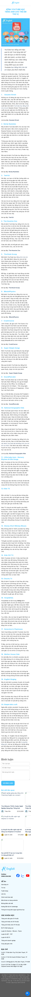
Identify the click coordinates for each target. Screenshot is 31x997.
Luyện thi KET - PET (7, 934)
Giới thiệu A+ (5, 884)
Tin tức (3, 887)
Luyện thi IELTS (5, 937)
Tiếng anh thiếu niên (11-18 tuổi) (10, 924)
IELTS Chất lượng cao (7, 928)
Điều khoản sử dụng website (9, 900)
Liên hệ (3, 894)
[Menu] (2, 3)
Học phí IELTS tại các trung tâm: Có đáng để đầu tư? (11, 854)
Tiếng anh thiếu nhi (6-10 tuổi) (10, 921)
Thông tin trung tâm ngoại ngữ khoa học (12, 909)
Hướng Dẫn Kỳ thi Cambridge (9, 906)
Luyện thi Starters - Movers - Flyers (11, 931)
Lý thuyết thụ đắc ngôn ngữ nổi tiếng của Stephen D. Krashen (11, 831)
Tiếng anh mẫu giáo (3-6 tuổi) (9, 918)
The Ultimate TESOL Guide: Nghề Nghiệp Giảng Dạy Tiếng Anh (12, 807)
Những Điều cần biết (7, 903)
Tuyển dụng (4, 891)
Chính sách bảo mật (7, 897)
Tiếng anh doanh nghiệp (8, 940)
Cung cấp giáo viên (6, 943)
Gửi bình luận (8, 783)
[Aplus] (15, 3)
